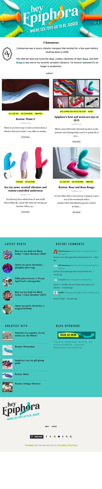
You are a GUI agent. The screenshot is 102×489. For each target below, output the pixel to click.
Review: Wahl (59, 298)
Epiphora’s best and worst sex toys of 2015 (76, 118)
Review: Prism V (25, 119)
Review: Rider (22, 374)
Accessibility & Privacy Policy (67, 445)
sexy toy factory (79, 345)
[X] (50, 436)
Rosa (85, 59)
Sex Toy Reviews (26, 114)
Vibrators (38, 114)
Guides (90, 111)
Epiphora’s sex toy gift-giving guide (29, 362)
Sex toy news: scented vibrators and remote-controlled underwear (25, 189)
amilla (61, 292)
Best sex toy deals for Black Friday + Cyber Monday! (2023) (30, 293)
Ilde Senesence (64, 251)
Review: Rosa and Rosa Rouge (76, 187)
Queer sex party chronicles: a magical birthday (29, 307)
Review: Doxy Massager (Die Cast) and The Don (72, 257)
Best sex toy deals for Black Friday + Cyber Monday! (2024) (30, 252)
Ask (44, 445)
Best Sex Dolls (83, 342)
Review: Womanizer (25, 346)
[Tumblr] (63, 436)
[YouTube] (59, 436)
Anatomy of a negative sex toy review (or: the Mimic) (30, 334)
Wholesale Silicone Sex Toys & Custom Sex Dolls (67, 348)
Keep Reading (25, 137)
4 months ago (67, 287)
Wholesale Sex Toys (71, 342)
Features (19, 182)
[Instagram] (55, 436)
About (47, 426)
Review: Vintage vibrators (27, 383)
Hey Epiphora (30, 445)
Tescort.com (59, 342)
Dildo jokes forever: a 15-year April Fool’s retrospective (30, 280)
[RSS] (67, 436)
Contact (54, 426)
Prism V (20, 62)
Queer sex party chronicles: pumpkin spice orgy (29, 266)
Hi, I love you (14, 114)
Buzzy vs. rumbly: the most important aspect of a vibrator (73, 286)
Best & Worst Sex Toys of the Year (73, 111)
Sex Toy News (30, 182)
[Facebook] (46, 436)
